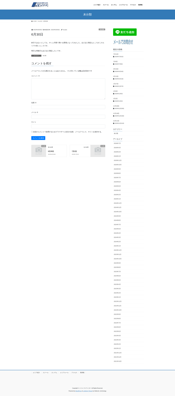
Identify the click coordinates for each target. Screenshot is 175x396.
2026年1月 (117, 156)
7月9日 (115, 61)
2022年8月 (117, 318)
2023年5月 (117, 280)
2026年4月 (117, 147)
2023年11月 (117, 254)
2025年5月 (117, 186)
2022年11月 (117, 306)
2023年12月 (118, 250)
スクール (46, 372)
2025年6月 (117, 182)
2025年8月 (117, 173)
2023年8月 (117, 267)
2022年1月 (117, 348)
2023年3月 (117, 288)
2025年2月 (117, 194)
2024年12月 (118, 203)
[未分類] (38, 149)
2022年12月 (118, 301)
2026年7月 (117, 143)
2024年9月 (117, 216)
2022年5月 (117, 331)
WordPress (79, 391)
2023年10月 (118, 259)
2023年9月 (117, 263)
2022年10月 (118, 310)
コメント (35, 76)
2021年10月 (118, 361)
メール (34, 112)
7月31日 (115, 54)
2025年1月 (117, 199)
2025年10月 (118, 164)
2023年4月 (117, 284)
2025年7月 (117, 177)
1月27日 (115, 84)
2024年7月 (117, 224)
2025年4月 (117, 190)
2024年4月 (117, 233)
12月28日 (116, 106)
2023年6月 (117, 276)
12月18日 (116, 113)
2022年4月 (117, 335)
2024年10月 (118, 211)
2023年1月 (117, 297)
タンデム (54, 372)
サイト (33, 122)
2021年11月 (117, 357)
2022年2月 (117, 344)
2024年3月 (117, 237)
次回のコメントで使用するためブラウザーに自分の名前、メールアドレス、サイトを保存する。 (68, 132)
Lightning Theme (87, 391)
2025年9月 (117, 169)
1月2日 (115, 98)
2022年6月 (117, 327)
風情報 (82, 372)
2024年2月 (117, 241)
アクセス (74, 372)
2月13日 (115, 76)
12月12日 (116, 121)
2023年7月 (117, 271)
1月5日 (115, 91)
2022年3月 (117, 340)
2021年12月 (118, 353)
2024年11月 (117, 207)
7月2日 (74, 151)
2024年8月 (117, 220)
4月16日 (115, 69)
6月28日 (51, 151)
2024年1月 (117, 246)
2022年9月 (117, 314)
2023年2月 (117, 293)
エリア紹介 (36, 372)
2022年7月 (117, 323)
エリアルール (64, 372)
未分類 (102, 29)
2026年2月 (117, 152)
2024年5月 (117, 229)
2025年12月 (118, 160)
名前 (34, 103)
